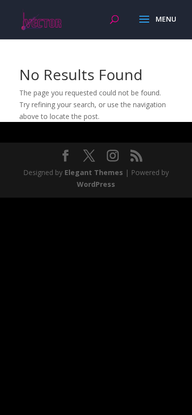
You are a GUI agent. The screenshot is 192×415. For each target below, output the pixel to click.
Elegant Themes (93, 172)
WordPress (96, 184)
